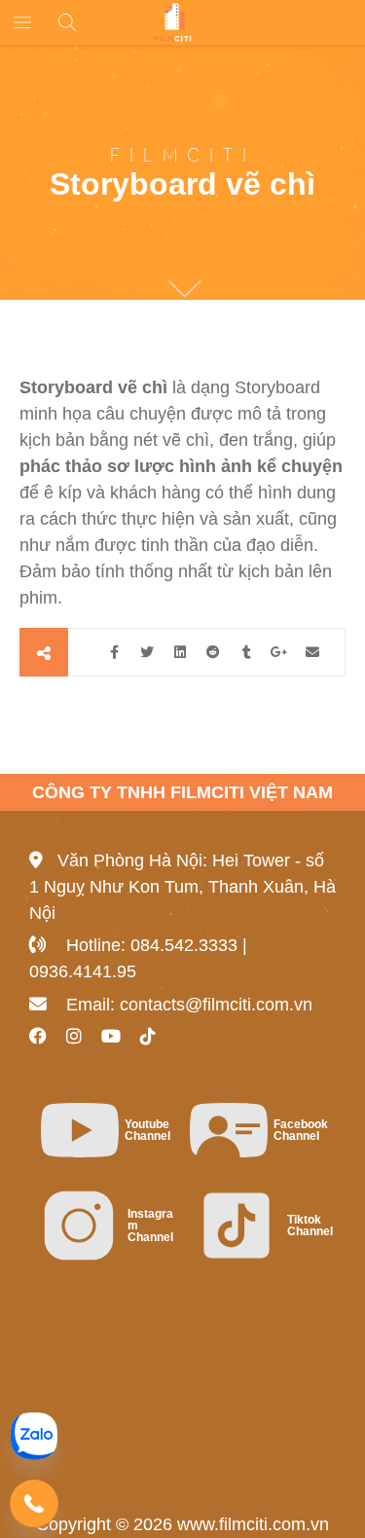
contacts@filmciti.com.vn (216, 1004)
